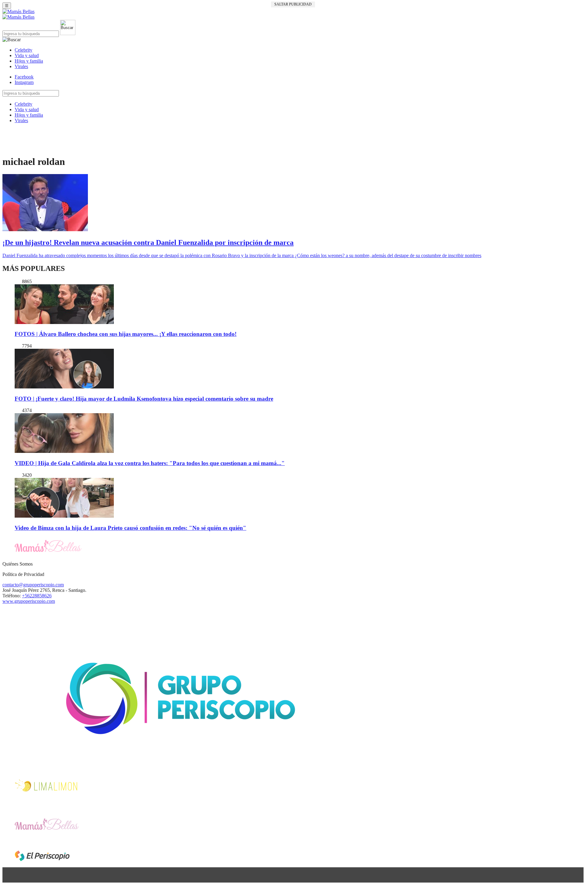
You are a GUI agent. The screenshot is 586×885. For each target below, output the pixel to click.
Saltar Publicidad (293, 4)
